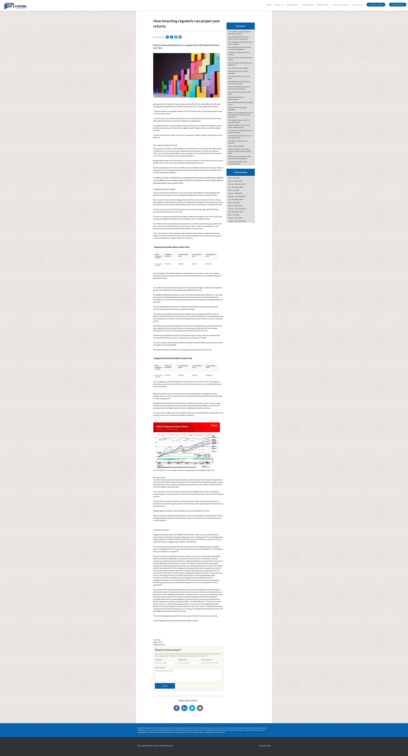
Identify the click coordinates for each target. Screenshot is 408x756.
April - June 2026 (233, 178)
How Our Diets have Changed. (238, 68)
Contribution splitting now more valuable (239, 53)
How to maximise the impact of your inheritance (240, 64)
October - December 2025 (237, 184)
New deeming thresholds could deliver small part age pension (238, 38)
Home (268, 5)
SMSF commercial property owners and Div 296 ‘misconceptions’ (239, 157)
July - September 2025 (235, 187)
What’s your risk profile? (236, 146)
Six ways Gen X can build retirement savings (240, 59)
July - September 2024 (235, 199)
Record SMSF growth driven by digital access (240, 103)
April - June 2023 (233, 215)
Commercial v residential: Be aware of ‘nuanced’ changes (240, 131)
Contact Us (357, 5)
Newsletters (323, 5)
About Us (279, 5)
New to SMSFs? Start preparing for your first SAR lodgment (239, 48)
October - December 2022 (237, 221)
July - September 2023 (235, 212)
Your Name (158, 660)
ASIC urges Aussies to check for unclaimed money (239, 121)
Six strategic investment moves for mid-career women (239, 137)
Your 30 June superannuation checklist (238, 142)
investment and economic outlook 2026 (239, 93)
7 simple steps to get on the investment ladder (237, 163)
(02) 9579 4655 (377, 4)
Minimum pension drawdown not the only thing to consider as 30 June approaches (240, 115)
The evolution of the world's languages (237, 109)
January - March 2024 (235, 205)
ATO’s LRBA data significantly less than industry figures (239, 33)
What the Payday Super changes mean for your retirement (239, 88)
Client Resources (340, 5)
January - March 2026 (235, 181)
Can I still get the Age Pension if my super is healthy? (240, 43)
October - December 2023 (237, 209)
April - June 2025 (233, 190)
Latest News (308, 5)
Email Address (183, 660)
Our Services (293, 5)
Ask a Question (160, 667)
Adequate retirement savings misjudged (238, 72)
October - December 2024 (237, 196)
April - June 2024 (233, 202)
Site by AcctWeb (264, 746)
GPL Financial (398, 4)
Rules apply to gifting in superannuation (236, 98)
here (164, 470)
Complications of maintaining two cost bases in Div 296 (239, 83)
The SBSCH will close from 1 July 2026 (239, 77)
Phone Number (207, 660)
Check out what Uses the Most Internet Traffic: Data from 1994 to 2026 (239, 151)
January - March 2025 (235, 193)
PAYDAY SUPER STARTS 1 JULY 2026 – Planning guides (239, 126)
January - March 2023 (235, 218)
